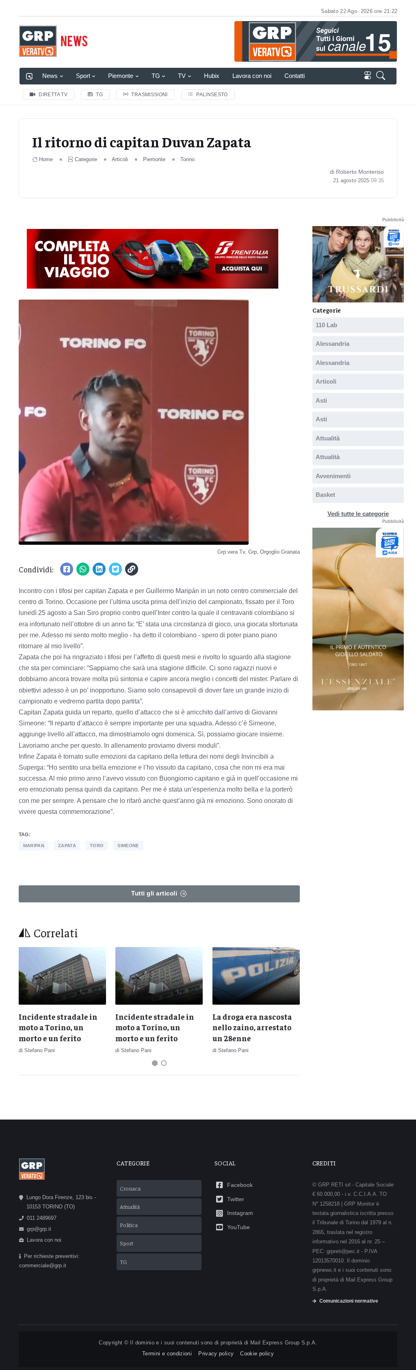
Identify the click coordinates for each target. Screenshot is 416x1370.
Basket (325, 494)
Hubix (211, 75)
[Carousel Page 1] (155, 1063)
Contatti (294, 75)
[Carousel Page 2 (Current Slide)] (164, 1063)
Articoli (120, 159)
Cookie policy (257, 1354)
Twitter (235, 1199)
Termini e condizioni (167, 1354)
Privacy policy (216, 1354)
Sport (83, 75)
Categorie (86, 159)
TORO (97, 845)
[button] (382, 76)
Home (46, 159)
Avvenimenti (333, 475)
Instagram (240, 1213)
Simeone (128, 845)
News (50, 75)
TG (156, 75)
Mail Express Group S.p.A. (283, 1343)
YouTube (238, 1227)
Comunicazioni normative (348, 1301)
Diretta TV (53, 94)
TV (182, 75)
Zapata (67, 845)
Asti (321, 400)
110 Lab (326, 324)
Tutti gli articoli (154, 893)
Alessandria (332, 343)
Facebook (240, 1185)
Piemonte (120, 75)
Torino (187, 159)
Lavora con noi (251, 75)
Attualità (328, 438)
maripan (33, 845)
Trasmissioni (149, 94)
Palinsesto (212, 94)
